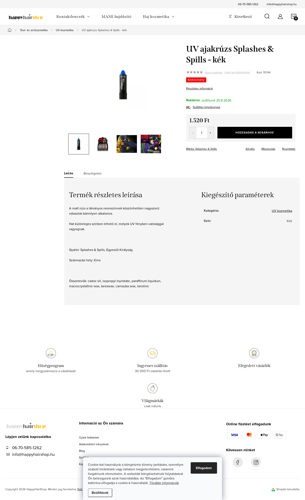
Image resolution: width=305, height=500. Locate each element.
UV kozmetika (282, 210)
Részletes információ (199, 88)
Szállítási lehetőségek (206, 107)
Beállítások (100, 492)
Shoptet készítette (288, 489)
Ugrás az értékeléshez (237, 72)
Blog (82, 451)
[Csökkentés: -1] (193, 132)
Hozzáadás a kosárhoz (254, 132)
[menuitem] (73, 16)
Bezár (216, 147)
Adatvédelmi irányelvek (94, 444)
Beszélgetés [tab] (92, 173)
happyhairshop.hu (256, 462)
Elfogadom (204, 468)
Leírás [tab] (68, 173)
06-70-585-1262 (248, 4)
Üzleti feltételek (89, 437)
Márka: (201, 149)
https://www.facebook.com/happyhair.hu (238, 462)
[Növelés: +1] (210, 132)
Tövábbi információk (164, 482)
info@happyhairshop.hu (282, 4)
